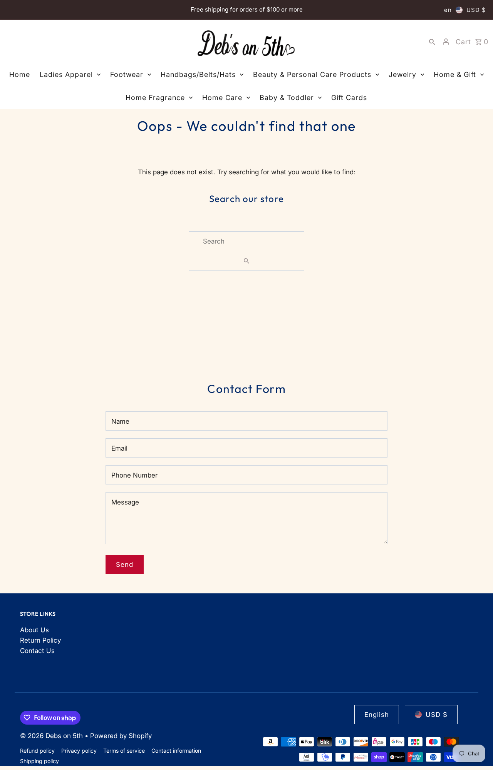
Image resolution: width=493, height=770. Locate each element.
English (376, 714)
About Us (34, 630)
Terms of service (124, 750)
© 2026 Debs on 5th (52, 736)
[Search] (432, 41)
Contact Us (37, 651)
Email (119, 448)
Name (120, 421)
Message (125, 502)
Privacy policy (79, 750)
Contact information (176, 750)
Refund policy (37, 750)
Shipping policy (39, 761)
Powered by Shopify (121, 736)
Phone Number (134, 475)
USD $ (476, 9)
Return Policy (40, 640)
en (448, 9)
